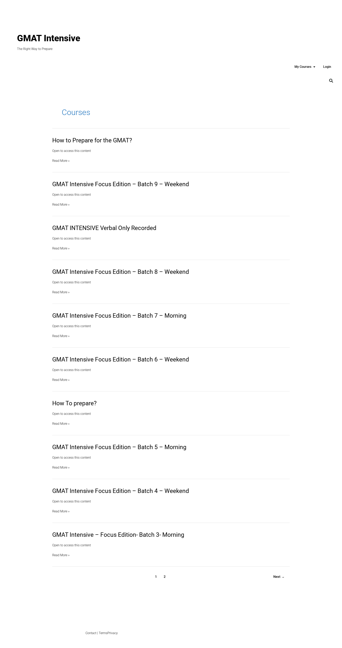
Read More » (60, 160)
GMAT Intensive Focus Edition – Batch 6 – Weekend (120, 359)
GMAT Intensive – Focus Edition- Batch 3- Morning (118, 534)
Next (279, 577)
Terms (103, 633)
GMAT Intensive (48, 38)
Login (327, 67)
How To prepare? (74, 403)
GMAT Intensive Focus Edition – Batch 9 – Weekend (120, 184)
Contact (91, 633)
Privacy (112, 633)
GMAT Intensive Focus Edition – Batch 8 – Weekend (120, 271)
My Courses (302, 67)
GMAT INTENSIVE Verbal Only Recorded (104, 227)
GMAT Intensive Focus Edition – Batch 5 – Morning (119, 447)
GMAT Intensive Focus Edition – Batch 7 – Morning (119, 315)
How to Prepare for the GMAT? (92, 140)
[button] (331, 81)
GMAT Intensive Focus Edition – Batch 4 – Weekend (120, 490)
